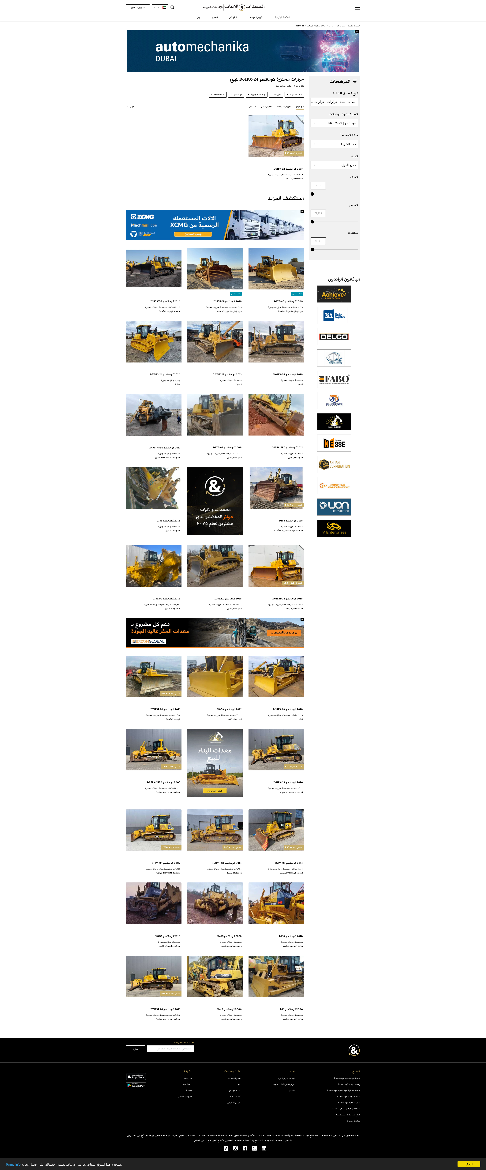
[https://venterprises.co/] (334, 530)
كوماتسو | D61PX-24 (342, 123)
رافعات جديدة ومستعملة (349, 1084)
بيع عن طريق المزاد (286, 1078)
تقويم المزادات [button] (284, 106)
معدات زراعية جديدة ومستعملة (345, 1108)
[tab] (300, 106)
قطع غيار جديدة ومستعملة (348, 1114)
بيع (198, 17)
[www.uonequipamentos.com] (334, 509)
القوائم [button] (252, 106)
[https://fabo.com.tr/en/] (334, 381)
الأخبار (215, 17)
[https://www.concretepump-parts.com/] (334, 296)
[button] (357, 7)
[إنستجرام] (233, 1148)
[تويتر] (252, 1148)
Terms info (13, 1164)
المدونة (189, 1090)
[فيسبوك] (242, 1148)
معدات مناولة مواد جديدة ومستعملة (343, 1090)
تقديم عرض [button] (266, 106)
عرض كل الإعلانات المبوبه (284, 1084)
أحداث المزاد (235, 1096)
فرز (132, 106)
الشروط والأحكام (185, 1096)
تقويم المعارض (234, 1102)
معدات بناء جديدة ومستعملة (347, 1078)
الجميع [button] (300, 106)
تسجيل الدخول (137, 7)
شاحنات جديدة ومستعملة (348, 1096)
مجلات (237, 1084)
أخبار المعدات (234, 1078)
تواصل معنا (187, 1084)
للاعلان (292, 1090)
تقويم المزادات (256, 17)
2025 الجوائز (235, 1090)
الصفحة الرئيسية (282, 17)
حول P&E (188, 1078)
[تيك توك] (223, 1148)
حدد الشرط (348, 144)
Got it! (469, 1164)
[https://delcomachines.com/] (334, 338)
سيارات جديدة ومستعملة (349, 1102)
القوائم (233, 17)
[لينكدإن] (262, 1148)
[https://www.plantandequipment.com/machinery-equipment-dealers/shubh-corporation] (334, 466)
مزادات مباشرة (353, 1120)
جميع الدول (348, 165)
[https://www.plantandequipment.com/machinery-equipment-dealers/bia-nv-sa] (334, 317)
